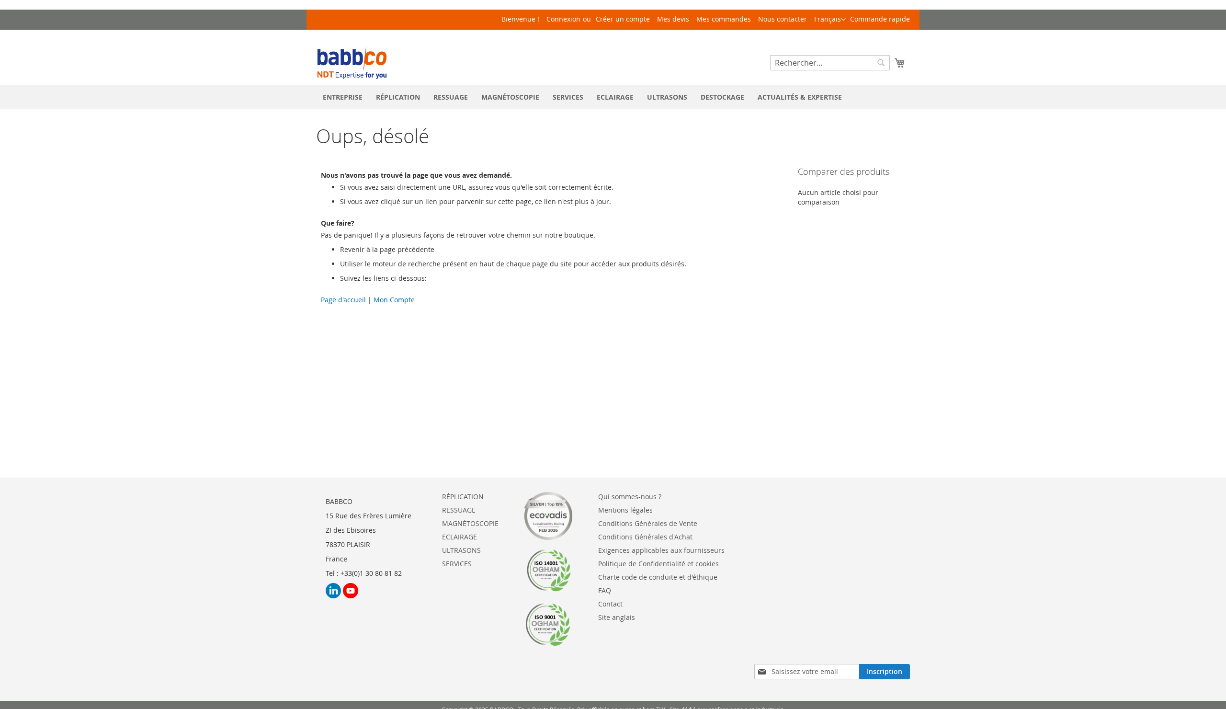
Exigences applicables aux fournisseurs (661, 550)
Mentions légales (625, 510)
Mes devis (673, 18)
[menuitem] (342, 97)
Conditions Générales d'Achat (645, 536)
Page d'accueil (344, 299)
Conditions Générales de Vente (647, 523)
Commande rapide (880, 18)
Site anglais (616, 617)
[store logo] (352, 62)
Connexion (563, 18)
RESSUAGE (459, 510)
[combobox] (830, 62)
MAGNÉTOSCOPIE (470, 523)
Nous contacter (782, 18)
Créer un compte (623, 18)
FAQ (604, 590)
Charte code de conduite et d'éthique (657, 577)
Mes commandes (723, 18)
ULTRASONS (461, 550)
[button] (830, 19)
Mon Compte (393, 299)
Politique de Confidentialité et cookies (658, 563)
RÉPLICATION (463, 496)
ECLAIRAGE (459, 536)
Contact (610, 603)
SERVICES (457, 563)
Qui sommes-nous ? (629, 496)
